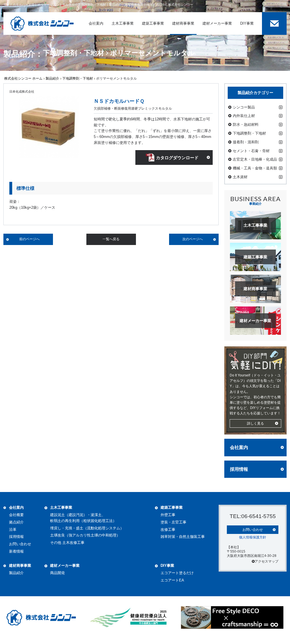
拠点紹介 (16, 522)
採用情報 (239, 469)
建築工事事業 (172, 507)
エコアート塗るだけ (177, 573)
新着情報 (16, 551)
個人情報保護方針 (252, 537)
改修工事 (168, 529)
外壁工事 (168, 515)
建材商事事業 (20, 565)
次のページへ (192, 239)
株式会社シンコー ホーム (23, 78)
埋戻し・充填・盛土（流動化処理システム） (87, 528)
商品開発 (57, 573)
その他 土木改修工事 (67, 542)
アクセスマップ (266, 561)
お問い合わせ (20, 544)
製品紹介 (52, 78)
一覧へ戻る (111, 239)
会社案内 (239, 447)
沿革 (12, 529)
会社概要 (16, 515)
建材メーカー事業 (65, 565)
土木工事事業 (61, 507)
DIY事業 (167, 565)
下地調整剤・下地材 (77, 78)
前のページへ (29, 239)
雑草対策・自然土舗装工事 (183, 536)
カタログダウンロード (177, 157)
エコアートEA (172, 580)
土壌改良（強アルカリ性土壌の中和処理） (85, 535)
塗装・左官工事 (173, 522)
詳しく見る (255, 423)
